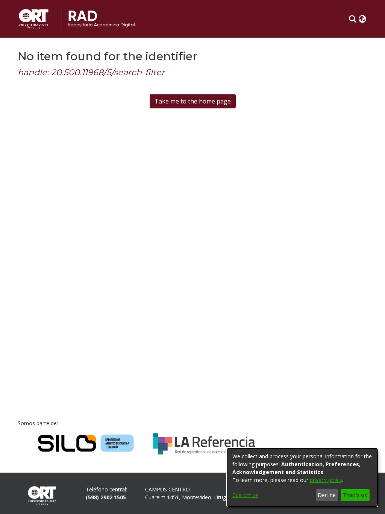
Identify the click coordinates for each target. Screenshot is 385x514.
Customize (245, 495)
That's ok (355, 495)
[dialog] (302, 477)
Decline (327, 495)
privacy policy (326, 480)
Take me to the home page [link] (193, 101)
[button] (352, 18)
